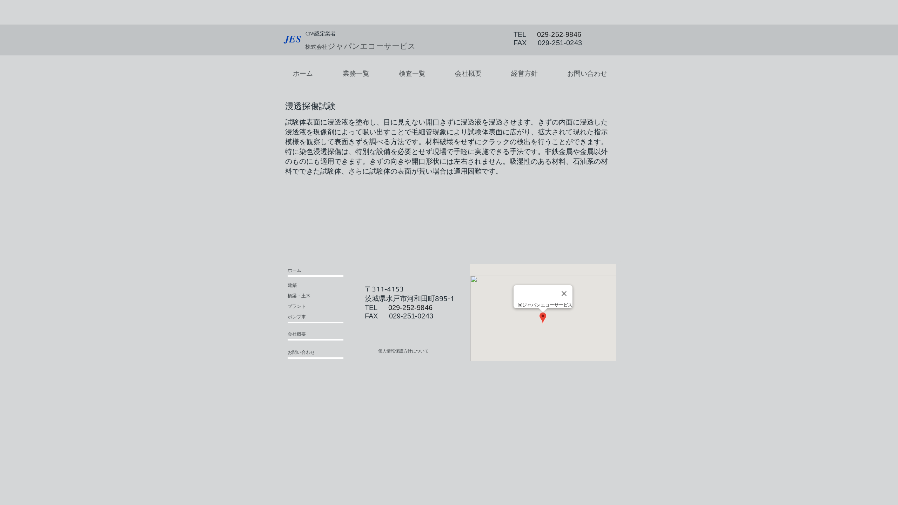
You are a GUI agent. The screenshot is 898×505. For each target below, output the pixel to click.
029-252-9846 (559, 34)
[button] (356, 73)
